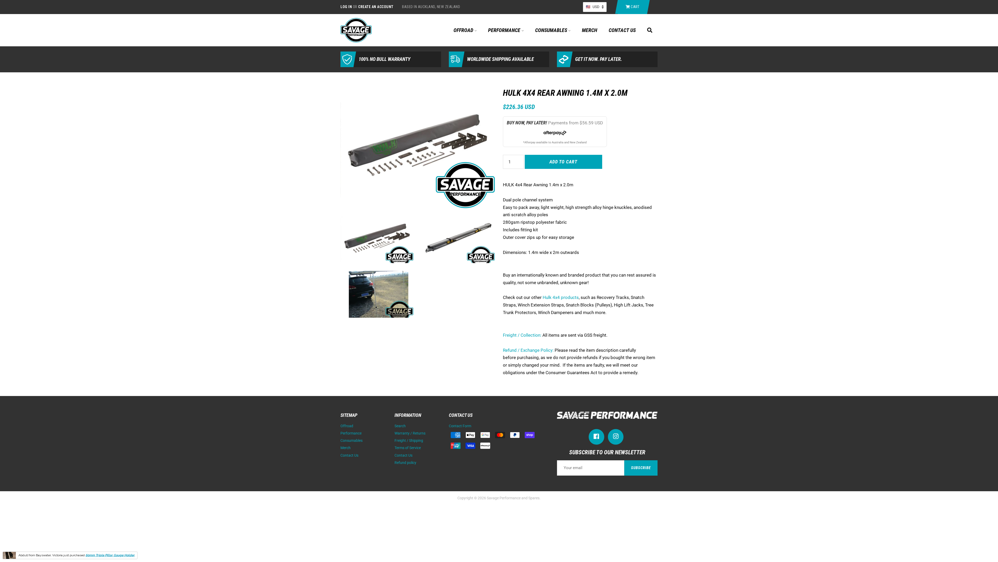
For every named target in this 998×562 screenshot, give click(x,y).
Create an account (375, 7)
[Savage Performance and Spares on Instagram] (615, 437)
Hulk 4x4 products (561, 297)
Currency (595, 7)
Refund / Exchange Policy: (528, 350)
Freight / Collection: (522, 335)
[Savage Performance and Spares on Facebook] (596, 437)
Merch (589, 30)
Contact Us (622, 30)
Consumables (551, 30)
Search (400, 426)
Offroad (464, 30)
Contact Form (460, 426)
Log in (346, 7)
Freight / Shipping (409, 440)
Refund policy (405, 463)
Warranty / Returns (410, 433)
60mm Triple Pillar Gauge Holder (110, 555)
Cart (635, 7)
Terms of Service (408, 448)
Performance (505, 30)
